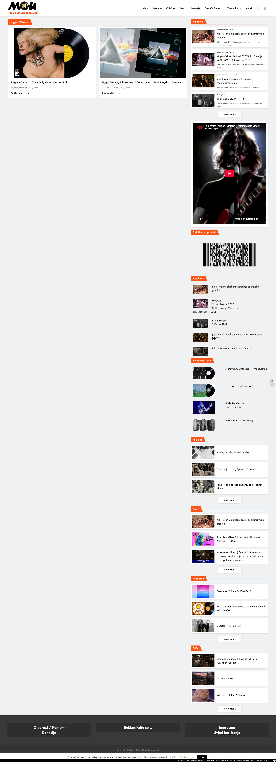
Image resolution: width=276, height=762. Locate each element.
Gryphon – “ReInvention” (239, 386)
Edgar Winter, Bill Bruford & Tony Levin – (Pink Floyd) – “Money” (142, 82)
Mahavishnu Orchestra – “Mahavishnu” (246, 369)
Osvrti (183, 8)
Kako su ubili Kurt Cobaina (231, 695)
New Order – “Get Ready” (240, 420)
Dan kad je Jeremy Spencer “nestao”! (236, 469)
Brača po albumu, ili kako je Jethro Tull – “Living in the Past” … (239, 661)
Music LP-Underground (23, 13)
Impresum (227, 727)
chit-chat (171, 8)
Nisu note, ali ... (234, 74)
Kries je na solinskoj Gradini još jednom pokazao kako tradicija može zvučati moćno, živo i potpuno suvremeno (241, 556)
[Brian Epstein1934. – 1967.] (201, 323)
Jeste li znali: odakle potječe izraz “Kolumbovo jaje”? (234, 81)
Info (144, 8)
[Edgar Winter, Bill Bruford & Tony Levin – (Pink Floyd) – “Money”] (143, 53)
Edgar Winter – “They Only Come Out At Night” (40, 82)
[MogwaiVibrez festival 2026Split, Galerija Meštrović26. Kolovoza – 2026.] (201, 303)
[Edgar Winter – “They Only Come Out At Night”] (52, 53)
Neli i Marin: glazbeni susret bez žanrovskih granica (235, 288)
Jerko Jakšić (19, 87)
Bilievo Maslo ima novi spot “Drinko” (232, 348)
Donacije (49, 732)
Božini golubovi (225, 678)
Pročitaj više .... (19, 93)
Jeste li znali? (222, 74)
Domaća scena (212, 8)
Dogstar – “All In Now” (229, 626)
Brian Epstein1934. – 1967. (231, 99)
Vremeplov (232, 8)
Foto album (233, 52)
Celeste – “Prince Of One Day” (234, 591)
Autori (248, 8)
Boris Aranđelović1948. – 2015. (235, 405)
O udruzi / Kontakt (49, 727)
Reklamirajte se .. (138, 727)
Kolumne (157, 8)
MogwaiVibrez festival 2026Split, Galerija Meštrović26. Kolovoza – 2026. (239, 58)
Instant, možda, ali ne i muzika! (233, 452)
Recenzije (195, 8)
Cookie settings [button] (186, 757)
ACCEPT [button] (201, 757)
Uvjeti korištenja (227, 732)
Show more (230, 114)
